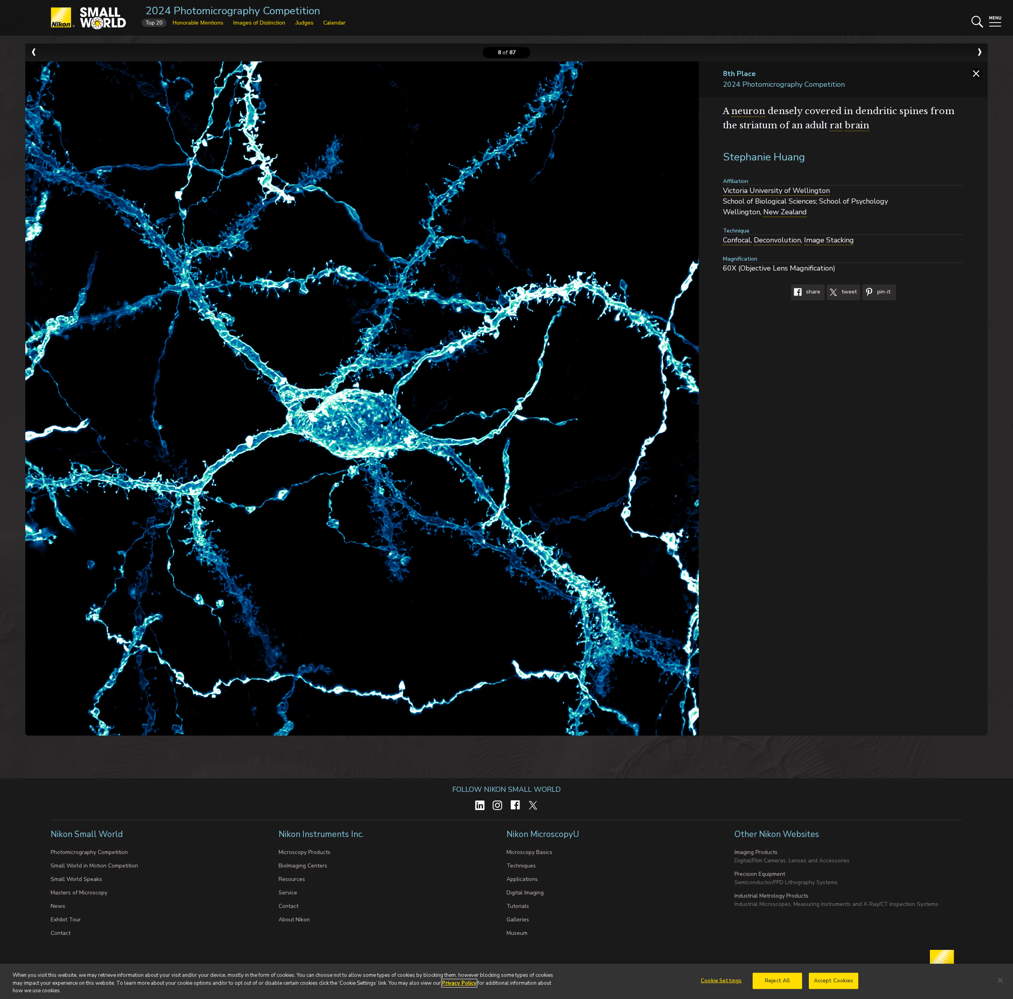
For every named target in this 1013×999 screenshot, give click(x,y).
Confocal (737, 240)
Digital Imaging (525, 892)
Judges (304, 22)
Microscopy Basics (529, 852)
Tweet (848, 292)
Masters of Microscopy (79, 892)
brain (857, 125)
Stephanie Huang (764, 157)
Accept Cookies (834, 980)
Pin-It (883, 292)
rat (836, 125)
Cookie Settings (721, 980)
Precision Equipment (759, 874)
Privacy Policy (459, 983)
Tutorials (517, 906)
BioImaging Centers (303, 865)
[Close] (1000, 980)
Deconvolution (777, 240)
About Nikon (294, 919)
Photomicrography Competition (89, 852)
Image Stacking (829, 240)
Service (288, 892)
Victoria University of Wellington (776, 190)
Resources (292, 879)
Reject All (777, 980)
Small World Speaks (76, 879)
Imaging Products (756, 852)
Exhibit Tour (66, 919)
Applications (522, 879)
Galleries (517, 919)
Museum (516, 933)
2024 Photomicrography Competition (233, 11)
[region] (506, 981)
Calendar (334, 23)
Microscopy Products (304, 852)
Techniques (521, 865)
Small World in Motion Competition (94, 865)
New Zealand (785, 212)
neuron (748, 111)
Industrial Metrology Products (771, 896)
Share (812, 292)
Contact (60, 933)
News (58, 906)
